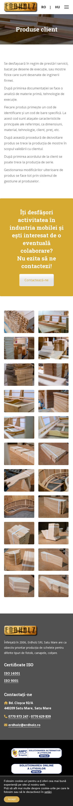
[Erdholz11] (53, 454)
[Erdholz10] (19, 480)
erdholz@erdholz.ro (24, 725)
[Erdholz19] (53, 348)
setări (48, 791)
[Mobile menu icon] (66, 7)
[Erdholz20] (19, 374)
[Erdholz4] (19, 559)
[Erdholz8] (19, 506)
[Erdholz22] (53, 322)
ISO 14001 (12, 673)
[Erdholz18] (19, 348)
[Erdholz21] (19, 322)
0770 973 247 (18, 716)
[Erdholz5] (53, 533)
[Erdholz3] (19, 586)
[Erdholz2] (53, 559)
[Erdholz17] (53, 374)
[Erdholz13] (19, 427)
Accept (11, 799)
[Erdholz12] (19, 454)
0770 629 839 (41, 716)
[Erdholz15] (19, 401)
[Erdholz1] (53, 586)
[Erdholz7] (53, 480)
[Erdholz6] (19, 533)
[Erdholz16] (53, 401)
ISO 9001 (11, 680)
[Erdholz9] (53, 506)
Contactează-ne (36, 280)
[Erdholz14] (53, 427)
